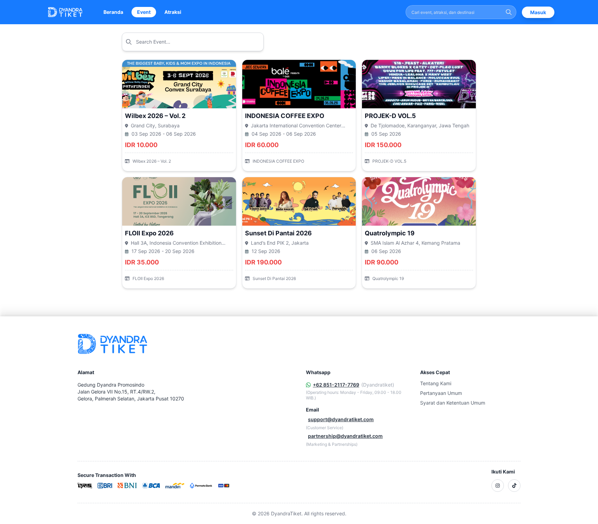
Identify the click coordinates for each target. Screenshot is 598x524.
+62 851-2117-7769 (336, 385)
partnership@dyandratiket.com (345, 436)
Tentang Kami (435, 383)
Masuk (538, 12)
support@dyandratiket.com (341, 419)
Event (144, 12)
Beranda (113, 12)
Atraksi (172, 12)
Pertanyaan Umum (441, 393)
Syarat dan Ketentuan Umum (452, 403)
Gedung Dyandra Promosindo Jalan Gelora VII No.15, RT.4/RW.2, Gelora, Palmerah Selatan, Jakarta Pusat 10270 (131, 391)
